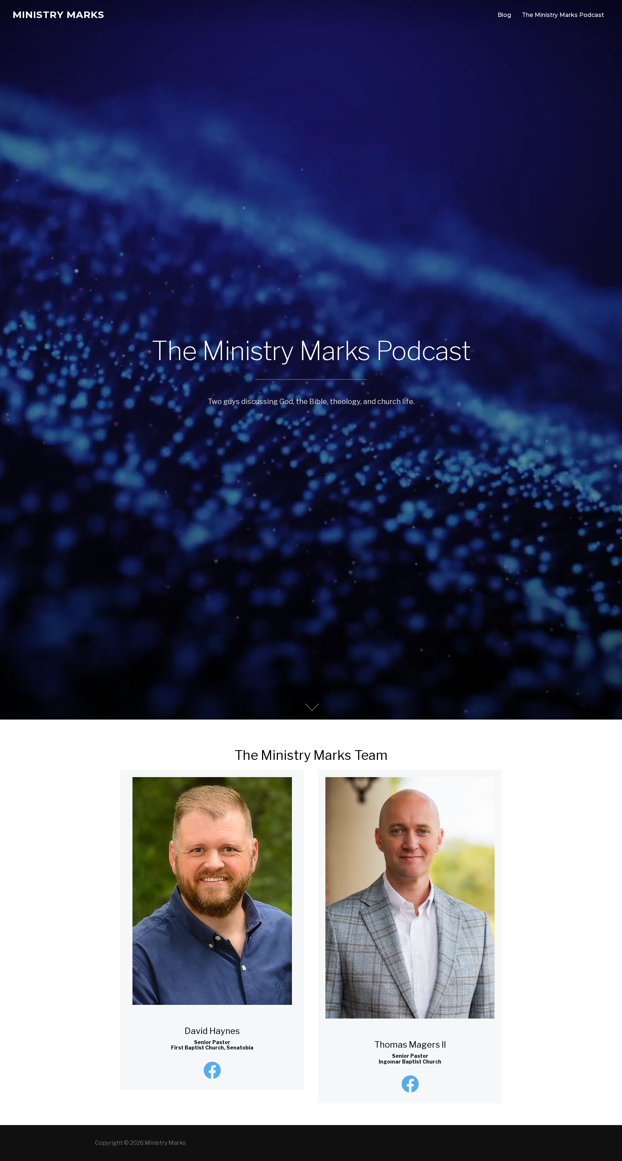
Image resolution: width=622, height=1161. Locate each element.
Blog (504, 15)
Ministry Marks (58, 15)
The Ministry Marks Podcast (563, 15)
